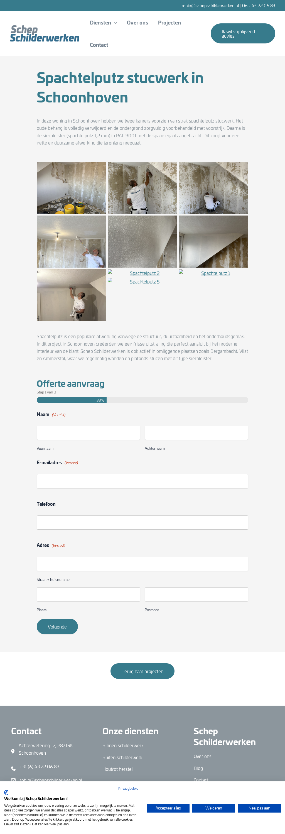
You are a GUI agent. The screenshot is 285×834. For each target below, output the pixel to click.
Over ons (203, 756)
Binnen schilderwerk (123, 745)
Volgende (57, 626)
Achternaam (155, 448)
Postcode (152, 609)
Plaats (41, 609)
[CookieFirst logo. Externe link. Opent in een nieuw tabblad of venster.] (6, 792)
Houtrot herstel (117, 769)
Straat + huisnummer (54, 579)
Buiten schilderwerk (122, 757)
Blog (198, 768)
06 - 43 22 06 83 (258, 5)
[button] (114, 22)
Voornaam (45, 448)
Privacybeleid (128, 788)
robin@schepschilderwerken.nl (210, 5)
